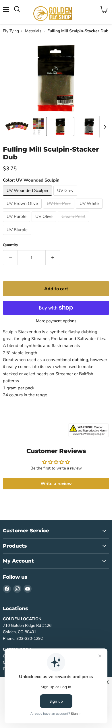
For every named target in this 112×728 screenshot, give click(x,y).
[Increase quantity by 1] (53, 257)
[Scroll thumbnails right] (104, 126)
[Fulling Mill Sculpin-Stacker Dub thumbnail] (16, 126)
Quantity (10, 245)
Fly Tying (11, 31)
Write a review (56, 483)
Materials (33, 31)
